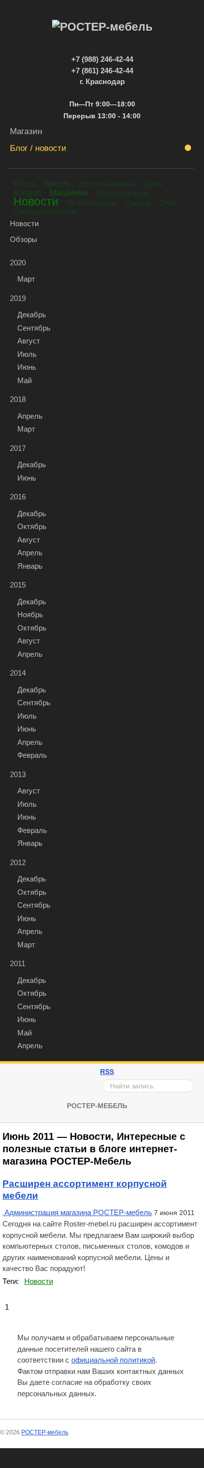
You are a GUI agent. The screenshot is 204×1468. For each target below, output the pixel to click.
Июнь (26, 367)
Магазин (26, 131)
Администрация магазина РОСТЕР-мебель (78, 1212)
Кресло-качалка (106, 183)
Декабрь (31, 314)
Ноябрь (30, 614)
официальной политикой (113, 1360)
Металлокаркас (123, 193)
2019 (18, 298)
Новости (35, 202)
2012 (18, 862)
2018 (18, 399)
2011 (17, 963)
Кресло (57, 183)
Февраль (32, 755)
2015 (18, 585)
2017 (18, 448)
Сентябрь (34, 328)
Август (28, 341)
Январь (30, 566)
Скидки (137, 202)
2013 (18, 774)
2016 (18, 496)
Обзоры (23, 239)
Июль (27, 354)
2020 (18, 262)
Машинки (69, 192)
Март (26, 279)
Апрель (30, 416)
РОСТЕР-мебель (97, 1106)
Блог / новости (38, 148)
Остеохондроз (91, 202)
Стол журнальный (44, 211)
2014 (18, 673)
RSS (107, 1072)
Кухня (153, 183)
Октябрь (32, 526)
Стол (167, 202)
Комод (24, 183)
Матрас (27, 193)
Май (24, 380)
